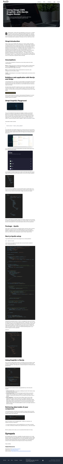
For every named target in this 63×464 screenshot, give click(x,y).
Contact (58, 1)
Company (49, 1)
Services (39, 1)
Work (44, 1)
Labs (54, 1)
